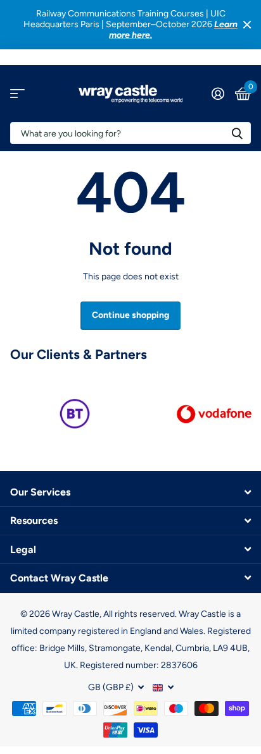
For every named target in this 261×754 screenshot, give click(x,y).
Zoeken (237, 133)
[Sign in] (217, 93)
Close (247, 24)
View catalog (17, 93)
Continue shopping (130, 315)
